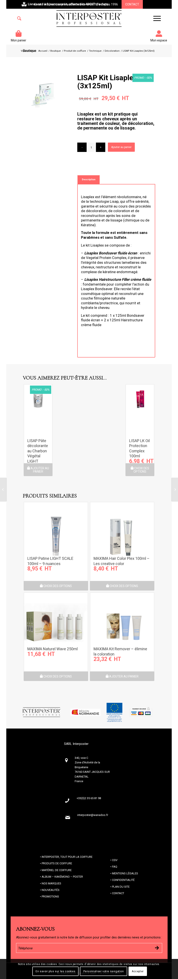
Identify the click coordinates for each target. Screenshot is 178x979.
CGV (114, 860)
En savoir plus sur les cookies (55, 971)
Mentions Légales (125, 873)
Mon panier (18, 40)
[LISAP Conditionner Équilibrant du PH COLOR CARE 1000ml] (174, 490)
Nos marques (51, 883)
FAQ (114, 866)
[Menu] (155, 18)
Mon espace (158, 40)
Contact (132, 4)
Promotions (50, 896)
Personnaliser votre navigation (103, 971)
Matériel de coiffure (57, 870)
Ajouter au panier (121, 147)
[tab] (88, 179)
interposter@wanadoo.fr (92, 815)
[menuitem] (19, 18)
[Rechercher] (19, 18)
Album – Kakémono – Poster (62, 876)
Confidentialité (123, 880)
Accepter (138, 971)
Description (89, 179)
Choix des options (141, 470)
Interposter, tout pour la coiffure (67, 856)
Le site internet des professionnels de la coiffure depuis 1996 (76, 4)
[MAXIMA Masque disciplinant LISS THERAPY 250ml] (3, 490)
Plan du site (121, 886)
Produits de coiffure (57, 863)
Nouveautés (50, 890)
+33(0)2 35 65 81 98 (53, 13)
